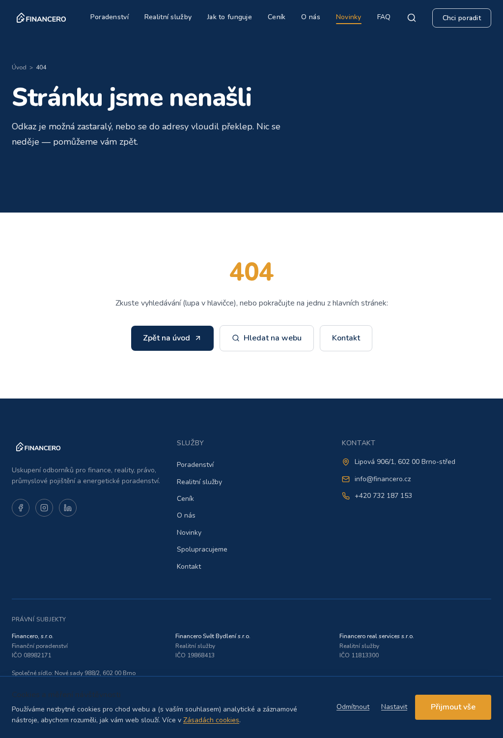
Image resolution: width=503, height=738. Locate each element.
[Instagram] (44, 508)
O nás (310, 17)
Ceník (276, 17)
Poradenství (109, 17)
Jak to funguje (229, 17)
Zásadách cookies (211, 720)
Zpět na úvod (166, 338)
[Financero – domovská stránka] (41, 18)
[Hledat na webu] (412, 18)
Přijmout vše (453, 707)
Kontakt (346, 338)
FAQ (384, 17)
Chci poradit (462, 18)
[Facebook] (20, 508)
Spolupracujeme (202, 549)
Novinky (349, 17)
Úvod (19, 67)
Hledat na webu (273, 338)
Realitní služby (168, 17)
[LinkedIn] (68, 508)
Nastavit (394, 706)
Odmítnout (352, 706)
